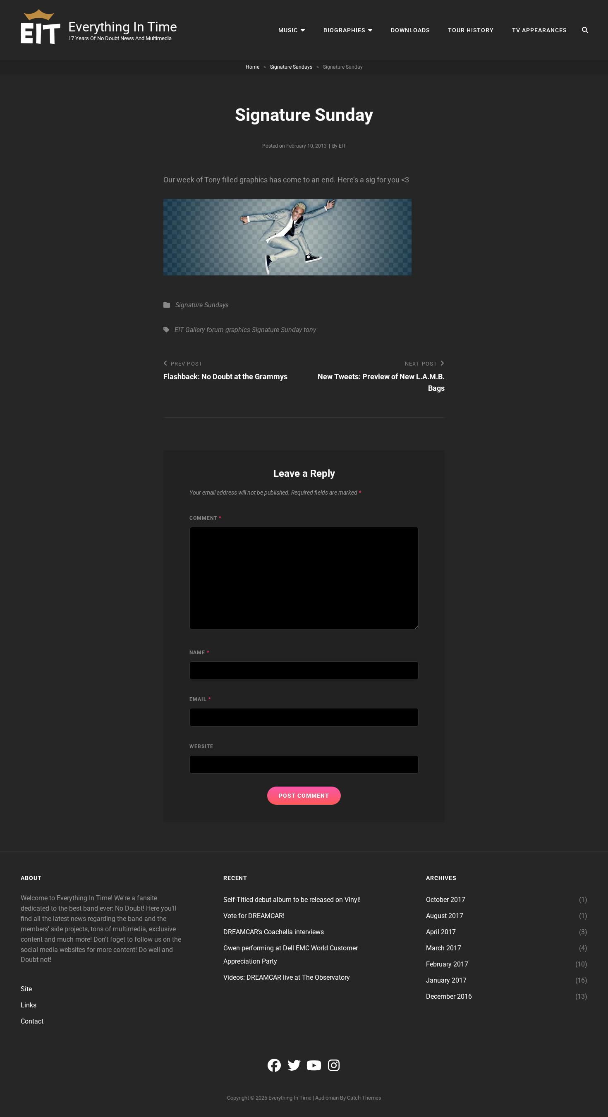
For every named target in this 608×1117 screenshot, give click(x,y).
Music (288, 30)
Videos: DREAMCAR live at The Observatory (286, 977)
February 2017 (447, 964)
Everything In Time (122, 27)
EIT (342, 146)
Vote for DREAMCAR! (254, 916)
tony (310, 330)
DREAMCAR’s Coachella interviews (273, 932)
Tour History (471, 30)
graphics (237, 330)
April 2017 (441, 932)
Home (252, 67)
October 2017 (445, 900)
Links (28, 1005)
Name (199, 652)
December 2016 (449, 996)
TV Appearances (539, 30)
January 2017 (446, 980)
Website (201, 746)
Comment (205, 518)
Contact (32, 1021)
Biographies (344, 30)
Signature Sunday (277, 330)
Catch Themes (364, 1098)
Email (200, 699)
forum (215, 330)
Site (26, 989)
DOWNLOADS (410, 30)
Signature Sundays (291, 67)
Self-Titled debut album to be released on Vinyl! (292, 900)
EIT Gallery (190, 330)
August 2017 (444, 916)
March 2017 (443, 948)
